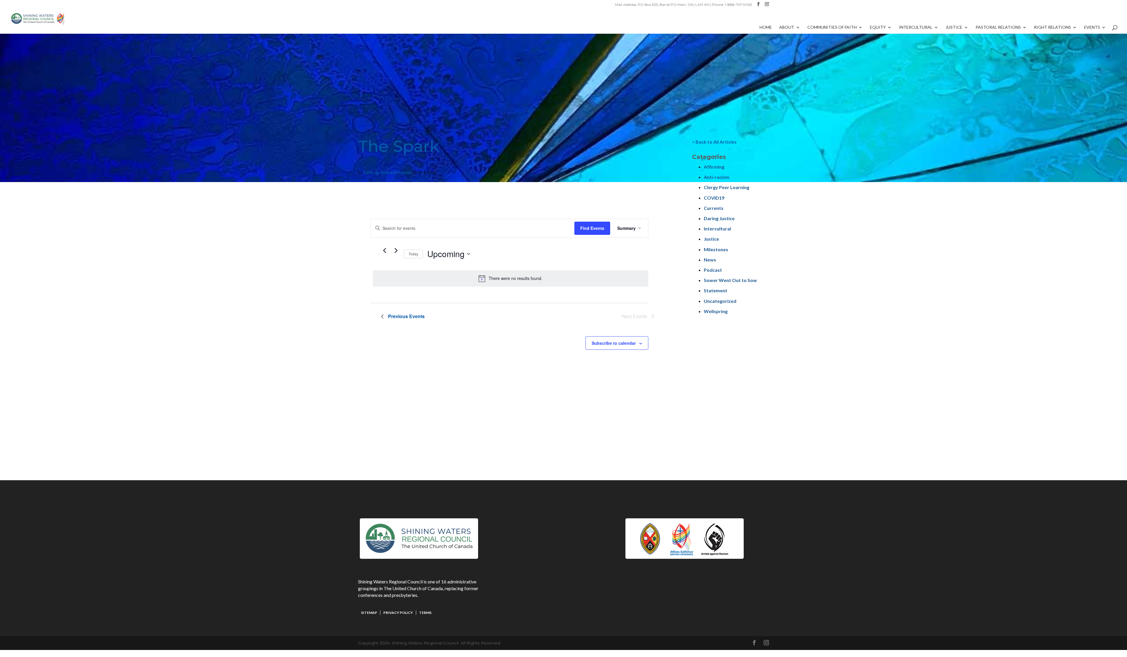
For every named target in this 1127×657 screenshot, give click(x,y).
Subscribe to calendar (614, 343)
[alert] (510, 278)
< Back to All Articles (714, 142)
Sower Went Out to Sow (730, 280)
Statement (715, 290)
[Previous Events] (384, 250)
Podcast (713, 270)
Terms (425, 612)
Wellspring (716, 311)
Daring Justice (719, 218)
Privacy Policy (398, 612)
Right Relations (1052, 27)
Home (766, 27)
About (786, 27)
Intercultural (915, 27)
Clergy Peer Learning (726, 187)
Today (413, 253)
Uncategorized (720, 301)
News (710, 259)
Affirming (714, 166)
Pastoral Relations (998, 27)
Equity (878, 27)
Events (1092, 27)
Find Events (592, 228)
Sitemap (369, 612)
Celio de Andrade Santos (387, 172)
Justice (954, 27)
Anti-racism (716, 177)
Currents (713, 208)
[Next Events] (395, 250)
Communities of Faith (832, 27)
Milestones (716, 249)
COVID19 (714, 198)
